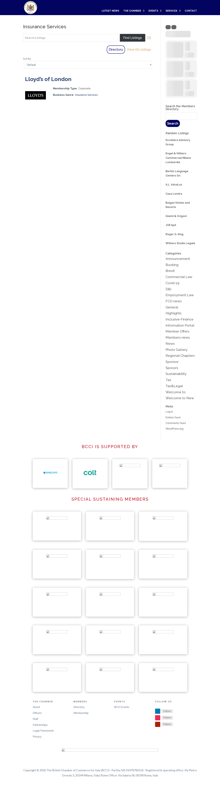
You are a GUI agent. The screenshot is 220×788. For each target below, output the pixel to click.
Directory (116, 49)
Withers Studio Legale (180, 243)
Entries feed (173, 417)
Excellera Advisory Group (178, 142)
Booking (172, 265)
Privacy (37, 736)
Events (153, 11)
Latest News (110, 11)
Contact (191, 11)
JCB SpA (171, 225)
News (170, 344)
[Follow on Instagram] (157, 717)
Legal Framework (43, 730)
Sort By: (27, 58)
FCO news (174, 301)
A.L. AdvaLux (174, 184)
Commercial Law (179, 277)
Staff (35, 718)
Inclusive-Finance (179, 319)
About (36, 707)
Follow (167, 711)
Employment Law (180, 295)
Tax (168, 380)
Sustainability (176, 374)
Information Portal (180, 325)
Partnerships (40, 724)
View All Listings (139, 49)
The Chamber (132, 11)
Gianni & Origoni (176, 216)
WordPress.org (174, 428)
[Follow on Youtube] (157, 724)
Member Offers (177, 331)
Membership (81, 713)
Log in (169, 411)
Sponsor (172, 362)
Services (171, 11)
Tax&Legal (174, 386)
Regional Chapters (180, 356)
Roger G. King (174, 234)
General (172, 307)
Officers (37, 713)
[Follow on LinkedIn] (157, 711)
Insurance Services (86, 94)
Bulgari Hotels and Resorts (178, 205)
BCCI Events (121, 707)
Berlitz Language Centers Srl (177, 173)
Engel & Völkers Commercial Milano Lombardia (178, 158)
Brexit (170, 271)
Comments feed (176, 423)
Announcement (178, 259)
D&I (168, 289)
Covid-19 (172, 283)
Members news (178, 337)
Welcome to (176, 392)
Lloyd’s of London (48, 79)
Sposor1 (172, 368)
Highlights (174, 313)
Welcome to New (180, 398)
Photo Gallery (176, 350)
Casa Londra (174, 193)
